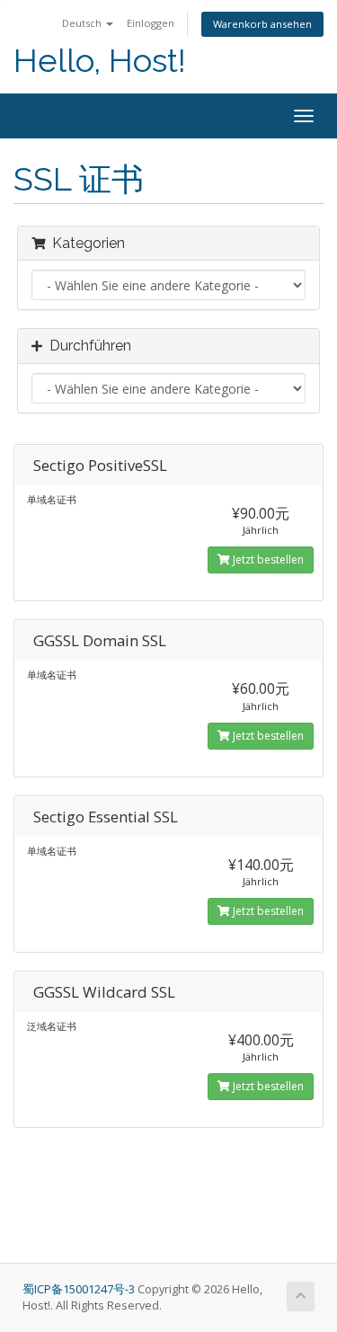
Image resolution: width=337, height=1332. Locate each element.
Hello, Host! (99, 60)
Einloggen (150, 23)
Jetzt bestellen (267, 559)
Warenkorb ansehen (262, 24)
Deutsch (83, 23)
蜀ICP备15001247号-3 (79, 1289)
